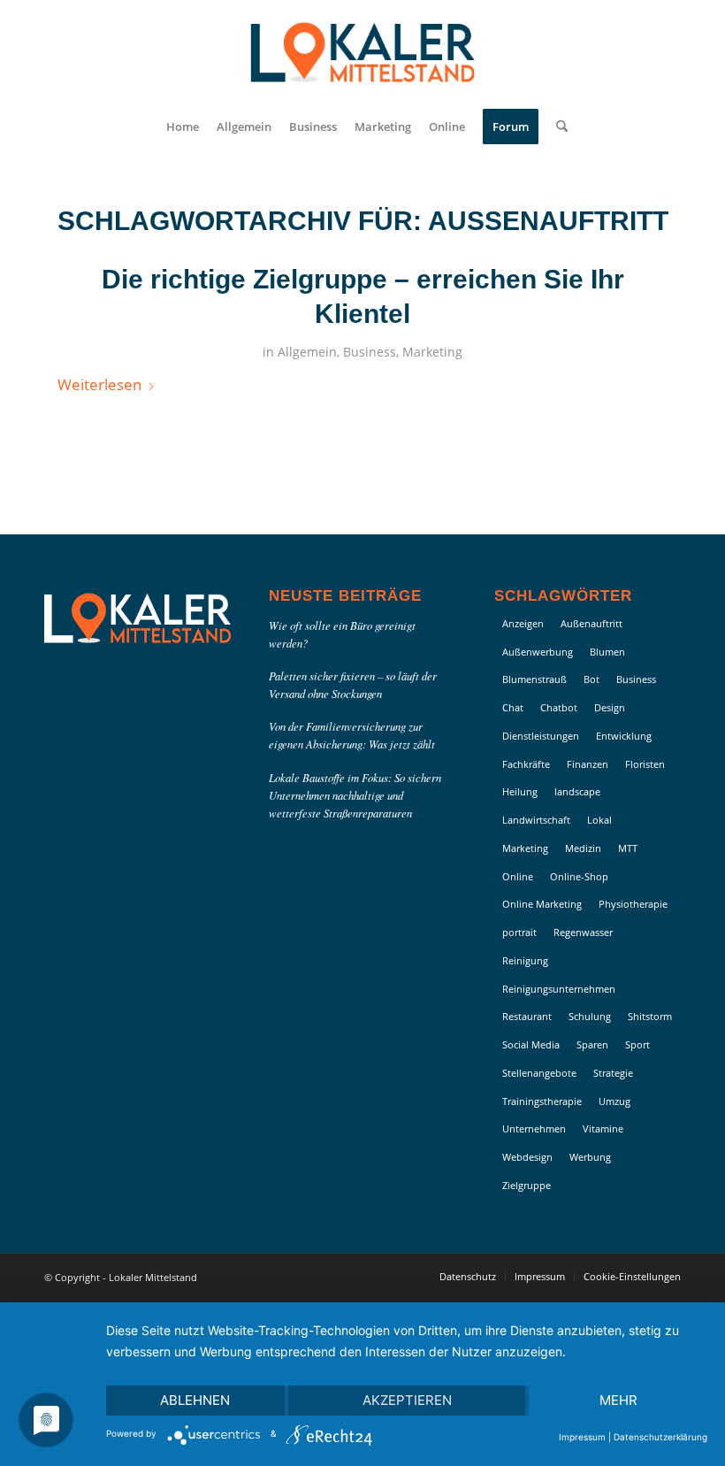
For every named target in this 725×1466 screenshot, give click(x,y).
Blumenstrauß (534, 679)
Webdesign (527, 1156)
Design (609, 707)
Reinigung (525, 960)
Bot (591, 679)
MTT (627, 848)
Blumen (607, 651)
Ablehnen (195, 1400)
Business (369, 351)
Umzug (614, 1101)
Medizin (583, 848)
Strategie (613, 1072)
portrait (519, 932)
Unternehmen (534, 1128)
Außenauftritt (591, 623)
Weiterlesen (99, 384)
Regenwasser (583, 932)
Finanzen (587, 764)
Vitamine (603, 1128)
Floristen (645, 764)
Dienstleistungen (540, 735)
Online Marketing (542, 903)
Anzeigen (523, 623)
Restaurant (527, 1016)
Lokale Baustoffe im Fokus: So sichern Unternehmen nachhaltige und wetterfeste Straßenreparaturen (355, 795)
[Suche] (557, 126)
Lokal (599, 819)
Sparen (592, 1044)
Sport (637, 1044)
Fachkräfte (526, 764)
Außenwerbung (537, 651)
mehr (618, 1400)
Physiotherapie (633, 903)
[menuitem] (182, 126)
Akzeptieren (407, 1400)
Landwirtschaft (536, 819)
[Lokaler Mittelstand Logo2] (363, 52)
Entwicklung (624, 735)
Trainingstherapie (542, 1101)
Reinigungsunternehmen (558, 988)
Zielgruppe (526, 1185)
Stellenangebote (539, 1072)
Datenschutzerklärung (660, 1436)
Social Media (531, 1044)
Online (517, 876)
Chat (512, 707)
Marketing (432, 351)
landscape (577, 791)
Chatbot (558, 707)
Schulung (590, 1016)
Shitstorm (650, 1016)
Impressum (582, 1436)
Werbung (590, 1156)
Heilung (520, 791)
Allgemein (307, 351)
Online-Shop (579, 876)
